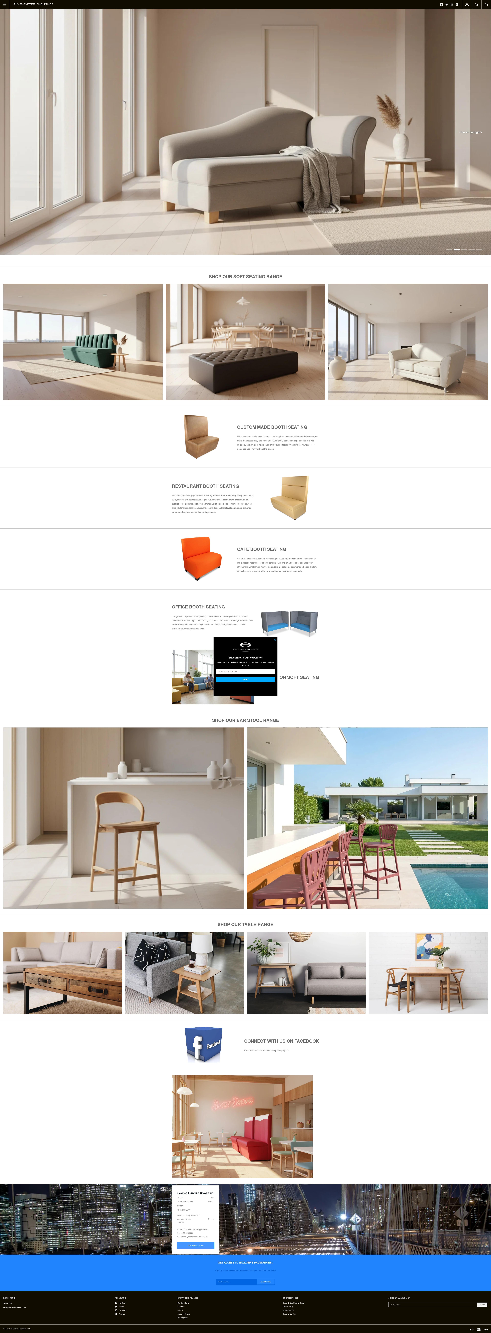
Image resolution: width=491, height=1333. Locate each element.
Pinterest (122, 1314)
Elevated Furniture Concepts (15, 1328)
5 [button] (479, 249)
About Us (180, 1306)
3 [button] (464, 249)
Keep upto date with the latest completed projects (266, 1050)
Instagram (122, 1310)
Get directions (195, 1245)
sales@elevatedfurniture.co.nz (14, 1307)
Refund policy (182, 1317)
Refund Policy (288, 1306)
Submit (482, 1305)
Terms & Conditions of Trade (293, 1303)
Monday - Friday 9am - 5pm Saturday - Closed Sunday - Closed (195, 1219)
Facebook (122, 1303)
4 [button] (471, 249)
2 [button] (457, 249)
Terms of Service (183, 1314)
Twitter (121, 1306)
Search (180, 1310)
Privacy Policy (288, 1310)
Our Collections (183, 1303)
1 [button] (449, 249)
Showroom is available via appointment (192, 1229)
